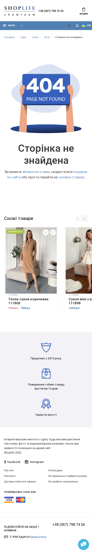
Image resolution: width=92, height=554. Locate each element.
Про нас (9, 470)
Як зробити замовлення (63, 481)
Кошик (84, 14)
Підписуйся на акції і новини (21, 528)
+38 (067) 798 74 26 (50, 11)
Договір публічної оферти (20, 481)
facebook (13, 462)
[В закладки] (53, 232)
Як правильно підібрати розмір (67, 475)
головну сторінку (71, 177)
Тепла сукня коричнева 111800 (28, 301)
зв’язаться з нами (36, 172)
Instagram (37, 462)
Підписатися (37, 537)
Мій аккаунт (77, 25)
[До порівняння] (46, 232)
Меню (11, 25)
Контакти (9, 475)
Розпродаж (55, 470)
